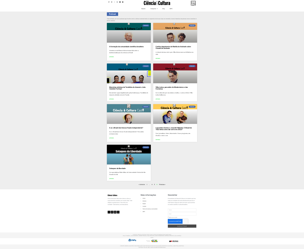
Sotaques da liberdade (117, 168)
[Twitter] (112, 212)
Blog (163, 8)
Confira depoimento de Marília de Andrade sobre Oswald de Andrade (173, 47)
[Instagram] (111, 2)
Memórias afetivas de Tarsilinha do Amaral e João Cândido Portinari (127, 88)
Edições (143, 8)
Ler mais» (111, 56)
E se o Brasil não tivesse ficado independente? (126, 128)
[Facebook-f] (109, 2)
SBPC (171, 8)
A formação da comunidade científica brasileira (126, 47)
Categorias (153, 8)
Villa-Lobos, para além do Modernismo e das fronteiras (172, 88)
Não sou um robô (173, 217)
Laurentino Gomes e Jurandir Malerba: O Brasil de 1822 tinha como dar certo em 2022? (174, 128)
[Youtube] (120, 2)
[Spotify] (123, 2)
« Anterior (142, 184)
